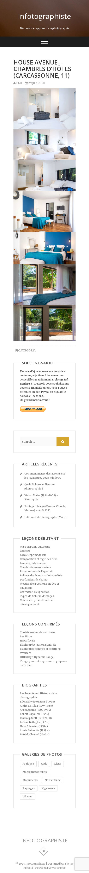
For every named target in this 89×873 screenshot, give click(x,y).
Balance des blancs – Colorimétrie (41, 575)
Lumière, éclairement (33, 563)
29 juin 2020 (36, 83)
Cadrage (25, 550)
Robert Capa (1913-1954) (34, 713)
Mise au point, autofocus (35, 546)
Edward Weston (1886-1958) (37, 701)
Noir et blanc (52, 780)
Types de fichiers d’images (37, 596)
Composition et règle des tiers (39, 559)
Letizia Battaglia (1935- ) (34, 722)
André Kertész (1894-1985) (36, 705)
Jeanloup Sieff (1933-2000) (36, 718)
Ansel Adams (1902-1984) (35, 709)
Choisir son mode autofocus (37, 632)
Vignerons (48, 788)
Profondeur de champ (33, 579)
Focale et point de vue (33, 554)
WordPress (58, 867)
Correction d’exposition (34, 591)
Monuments (30, 780)
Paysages (29, 788)
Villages (27, 796)
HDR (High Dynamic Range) (37, 657)
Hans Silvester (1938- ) (34, 726)
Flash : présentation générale (38, 644)
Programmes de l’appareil (36, 571)
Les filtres (26, 636)
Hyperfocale (27, 640)
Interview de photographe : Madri (45, 517)
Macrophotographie (35, 771)
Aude (44, 763)
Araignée (28, 763)
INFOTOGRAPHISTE (44, 840)
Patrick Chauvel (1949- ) (34, 734)
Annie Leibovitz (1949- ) (35, 730)
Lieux (57, 763)
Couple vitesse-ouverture (35, 567)
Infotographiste (44, 16)
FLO (19, 83)
